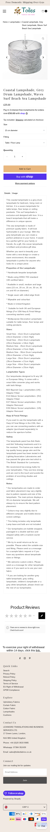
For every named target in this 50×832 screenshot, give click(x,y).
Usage (15, 193)
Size (5, 124)
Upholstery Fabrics (11, 702)
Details (7, 193)
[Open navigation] (4, 11)
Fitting (6, 137)
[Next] (43, 57)
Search (6, 670)
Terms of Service (10, 683)
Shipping (19, 120)
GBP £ (25, 807)
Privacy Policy (9, 674)
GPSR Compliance (11, 690)
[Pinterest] (30, 658)
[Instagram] (25, 658)
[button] (34, 615)
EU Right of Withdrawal (13, 687)
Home (5, 22)
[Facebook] (20, 658)
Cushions (7, 715)
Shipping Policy (10, 680)
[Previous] (7, 57)
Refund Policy (9, 677)
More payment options (25, 183)
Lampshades (15, 22)
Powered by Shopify (12, 799)
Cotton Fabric (9, 708)
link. (38, 650)
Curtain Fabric (9, 705)
